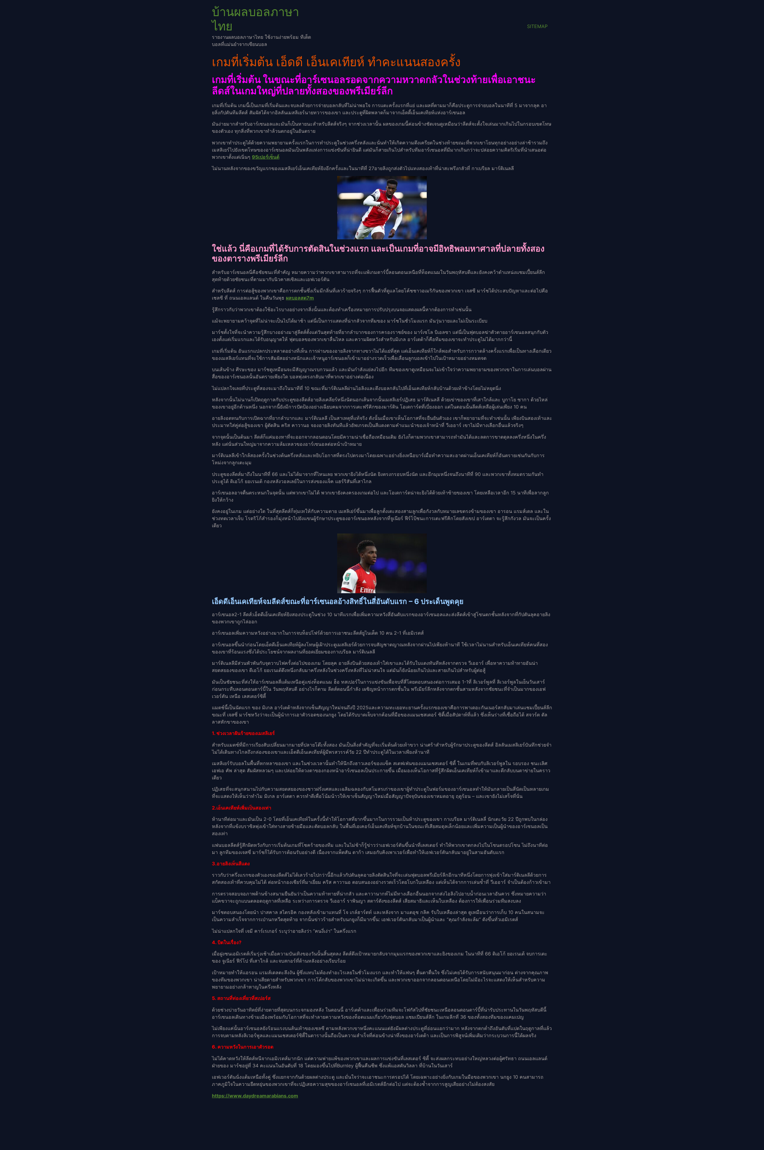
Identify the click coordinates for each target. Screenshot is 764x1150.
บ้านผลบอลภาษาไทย (255, 18)
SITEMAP (537, 26)
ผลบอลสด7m (300, 298)
